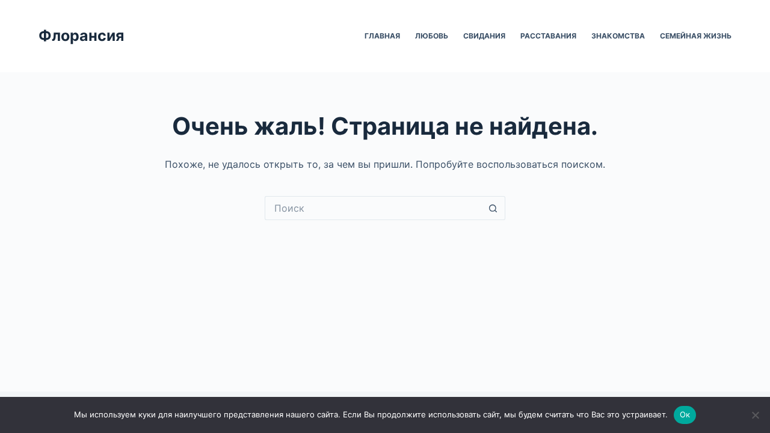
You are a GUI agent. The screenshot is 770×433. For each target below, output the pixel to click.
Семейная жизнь (696, 35)
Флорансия (81, 35)
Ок (685, 414)
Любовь (431, 35)
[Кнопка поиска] (493, 208)
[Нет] (755, 415)
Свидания (484, 35)
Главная (382, 35)
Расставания (548, 35)
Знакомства (618, 35)
